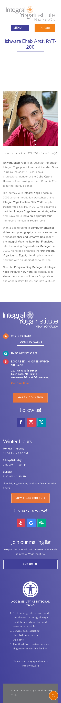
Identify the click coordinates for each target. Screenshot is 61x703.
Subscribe (30, 564)
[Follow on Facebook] (21, 422)
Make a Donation (30, 398)
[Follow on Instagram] (31, 422)
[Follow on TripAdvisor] (41, 523)
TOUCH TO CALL (29, 342)
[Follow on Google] (31, 523)
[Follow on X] (41, 422)
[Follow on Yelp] (21, 523)
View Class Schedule (30, 498)
